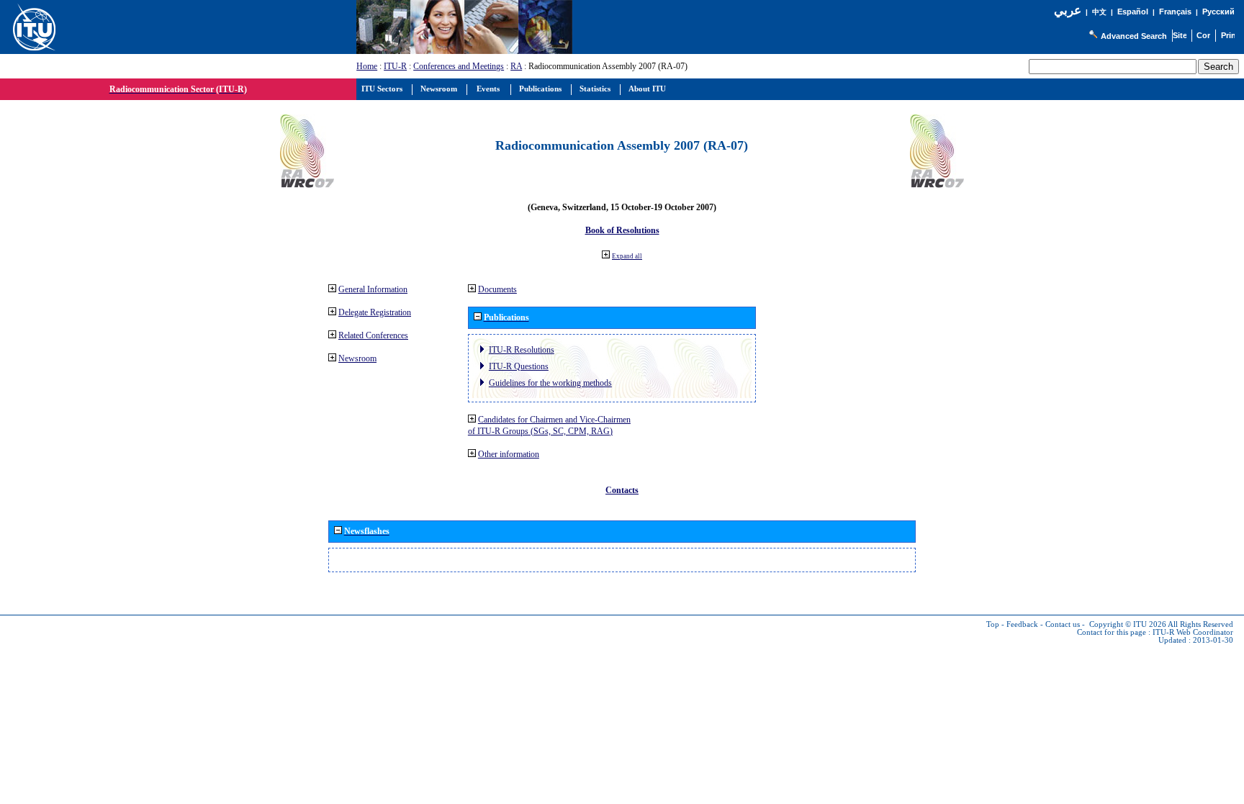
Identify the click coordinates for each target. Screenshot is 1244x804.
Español (1132, 11)
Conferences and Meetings (458, 66)
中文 (1099, 12)
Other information (508, 454)
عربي (1067, 10)
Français (1175, 11)
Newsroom (357, 358)
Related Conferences (373, 335)
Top (992, 624)
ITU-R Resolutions (521, 350)
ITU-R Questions (519, 366)
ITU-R (395, 66)
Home (366, 66)
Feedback (1022, 624)
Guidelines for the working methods (550, 383)
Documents (497, 289)
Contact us (1062, 624)
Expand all (627, 256)
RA (516, 66)
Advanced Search (1134, 36)
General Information (372, 289)
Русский (1218, 11)
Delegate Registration (374, 312)
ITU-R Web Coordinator (1193, 632)
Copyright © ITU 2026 (1127, 624)
